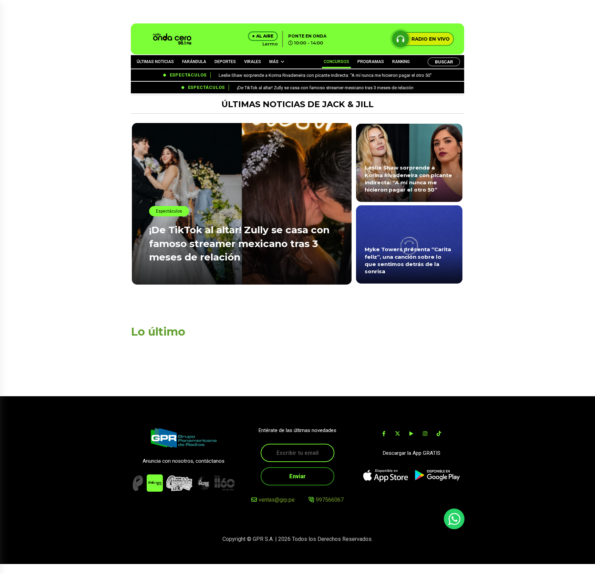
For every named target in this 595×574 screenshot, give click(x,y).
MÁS (274, 61)
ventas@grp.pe (277, 499)
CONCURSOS (336, 61)
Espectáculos (169, 211)
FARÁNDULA (194, 61)
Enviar (297, 476)
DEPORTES (225, 61)
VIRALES (252, 61)
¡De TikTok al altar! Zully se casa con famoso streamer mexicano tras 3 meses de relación (239, 243)
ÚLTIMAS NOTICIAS (155, 61)
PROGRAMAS (370, 61)
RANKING (401, 61)
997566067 (330, 499)
